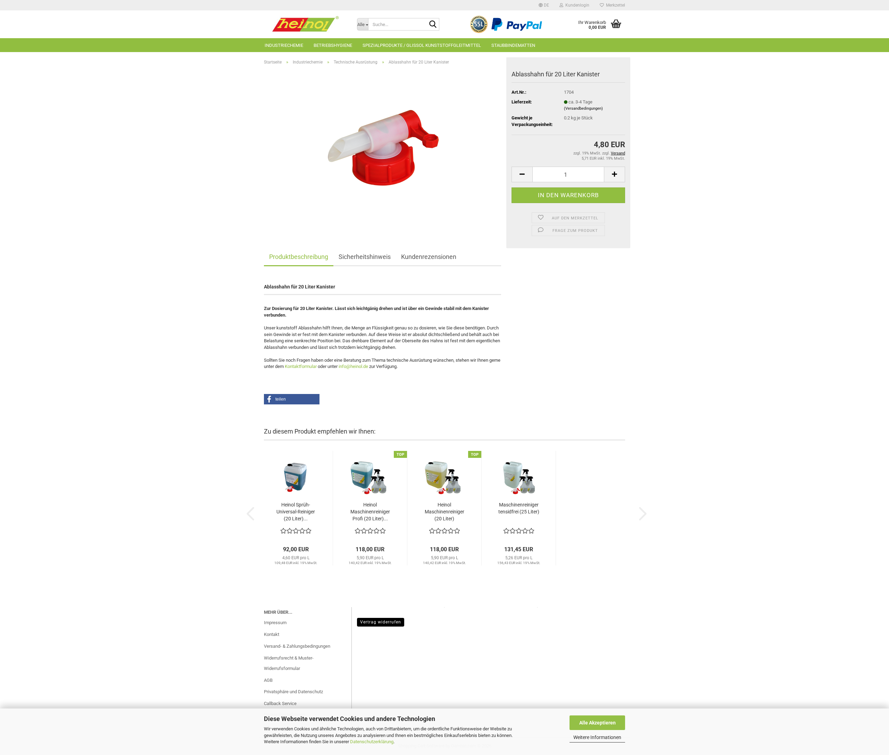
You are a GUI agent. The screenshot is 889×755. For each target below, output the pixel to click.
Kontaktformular (301, 366)
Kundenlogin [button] (576, 5)
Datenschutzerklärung (371, 741)
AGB (268, 680)
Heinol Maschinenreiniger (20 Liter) (444, 511)
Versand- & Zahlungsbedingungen (297, 646)
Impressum (275, 622)
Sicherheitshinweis (365, 256)
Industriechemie (284, 45)
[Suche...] (432, 24)
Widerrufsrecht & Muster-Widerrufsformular (289, 663)
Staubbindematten (513, 45)
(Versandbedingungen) (583, 108)
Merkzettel (614, 5)
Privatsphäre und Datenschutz (293, 691)
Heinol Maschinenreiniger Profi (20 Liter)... (370, 511)
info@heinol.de (353, 366)
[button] (543, 5)
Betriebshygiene (333, 45)
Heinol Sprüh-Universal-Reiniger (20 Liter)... (295, 511)
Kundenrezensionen (428, 256)
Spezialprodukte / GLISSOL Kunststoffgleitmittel (422, 45)
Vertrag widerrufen (380, 622)
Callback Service (280, 703)
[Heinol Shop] (305, 24)
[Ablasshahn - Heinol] (382, 148)
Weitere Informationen (597, 737)
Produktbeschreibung (298, 256)
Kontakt (271, 634)
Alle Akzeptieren (597, 722)
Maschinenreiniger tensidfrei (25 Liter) (518, 508)
